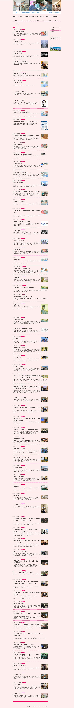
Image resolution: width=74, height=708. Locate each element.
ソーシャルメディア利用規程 (45, 706)
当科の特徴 (37, 20)
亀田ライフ (23, 39)
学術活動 (52, 29)
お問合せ (56, 20)
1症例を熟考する (53, 38)
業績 (43, 20)
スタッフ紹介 (29, 20)
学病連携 (52, 31)
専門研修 (49, 20)
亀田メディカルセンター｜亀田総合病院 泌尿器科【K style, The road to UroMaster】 (36, 16)
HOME (16, 20)
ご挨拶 (22, 20)
